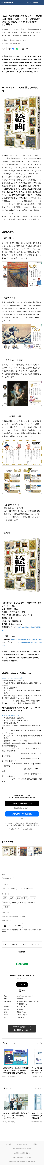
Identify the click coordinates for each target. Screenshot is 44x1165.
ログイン (28, 2)
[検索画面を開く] (42, 2)
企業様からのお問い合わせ (22, 1153)
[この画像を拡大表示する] (9, 851)
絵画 (4, 898)
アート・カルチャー (26, 888)
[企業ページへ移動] (22, 964)
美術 (25, 898)
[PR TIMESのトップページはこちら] (8, 2)
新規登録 (35, 2)
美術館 (5, 902)
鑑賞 (18, 898)
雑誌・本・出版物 (9, 888)
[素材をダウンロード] (23, 48)
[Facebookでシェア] (13, 48)
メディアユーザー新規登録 (22, 814)
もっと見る (38, 1043)
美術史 (14, 902)
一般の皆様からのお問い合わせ (22, 1157)
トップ (5, 944)
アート (33, 898)
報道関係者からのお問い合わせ (22, 1148)
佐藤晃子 (30, 902)
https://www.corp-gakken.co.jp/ (12, 678)
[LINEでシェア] (17, 48)
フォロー (22, 984)
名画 (11, 898)
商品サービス (7, 878)
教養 (21, 902)
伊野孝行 (6, 907)
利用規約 (35, 1144)
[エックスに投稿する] (9, 48)
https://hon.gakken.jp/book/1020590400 (14, 916)
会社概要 (8, 1144)
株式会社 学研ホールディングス (33, 944)
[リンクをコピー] (27, 48)
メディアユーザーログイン (22, 803)
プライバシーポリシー (22, 1144)
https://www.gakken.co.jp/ (11, 715)
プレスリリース (15, 944)
